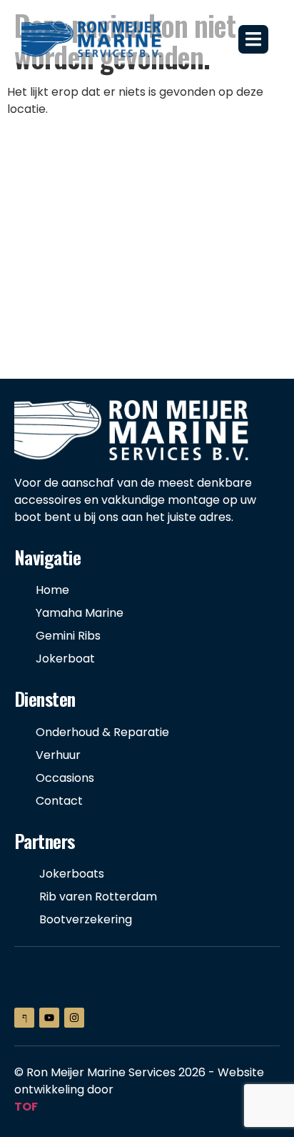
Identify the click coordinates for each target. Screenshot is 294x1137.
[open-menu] (253, 39)
